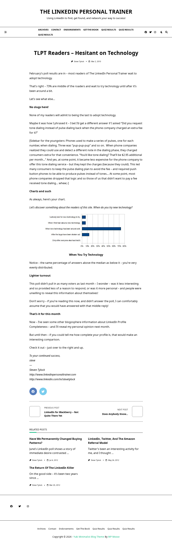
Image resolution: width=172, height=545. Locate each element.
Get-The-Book (91, 29)
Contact (56, 29)
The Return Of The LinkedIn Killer (51, 468)
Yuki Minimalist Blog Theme (89, 536)
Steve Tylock (79, 61)
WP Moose (114, 536)
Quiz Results (108, 29)
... (68, 453)
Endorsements (72, 29)
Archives (43, 29)
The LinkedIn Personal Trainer (86, 11)
